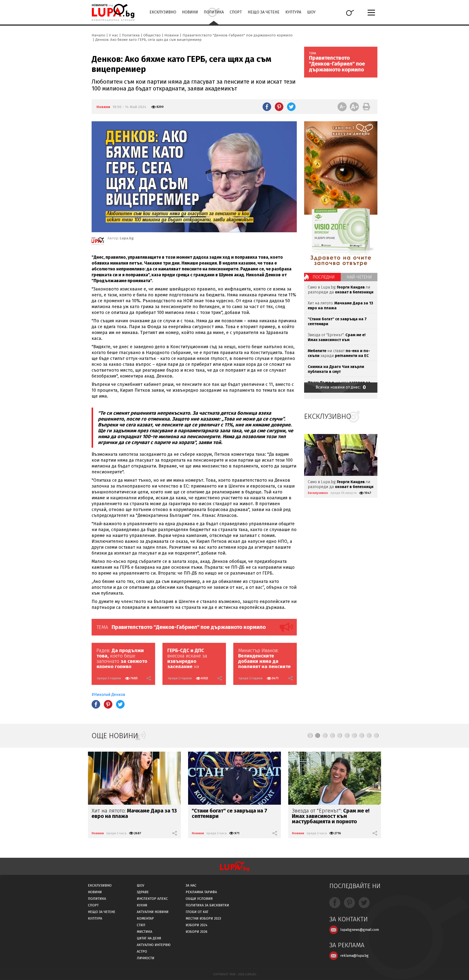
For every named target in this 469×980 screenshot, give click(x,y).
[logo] (113, 12)
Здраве (143, 892)
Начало (98, 35)
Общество (152, 35)
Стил (141, 925)
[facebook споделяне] (267, 106)
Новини (190, 12)
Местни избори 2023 (203, 918)
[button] (310, 735)
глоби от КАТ (197, 912)
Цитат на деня (149, 938)
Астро (142, 951)
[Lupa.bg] (98, 242)
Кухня (142, 905)
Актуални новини (153, 912)
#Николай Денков (109, 694)
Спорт (236, 12)
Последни (324, 277)
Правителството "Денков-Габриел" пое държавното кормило (237, 35)
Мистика (144, 932)
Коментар (145, 918)
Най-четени (359, 277)
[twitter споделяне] (291, 106)
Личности (145, 958)
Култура (293, 12)
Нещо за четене (263, 12)
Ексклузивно (162, 12)
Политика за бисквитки (207, 905)
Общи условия (199, 899)
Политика (214, 12)
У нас (113, 35)
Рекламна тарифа (201, 892)
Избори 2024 (196, 925)
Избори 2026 (196, 932)
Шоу (311, 12)
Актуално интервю (154, 945)
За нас (191, 885)
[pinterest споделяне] (279, 106)
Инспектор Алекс (152, 899)
